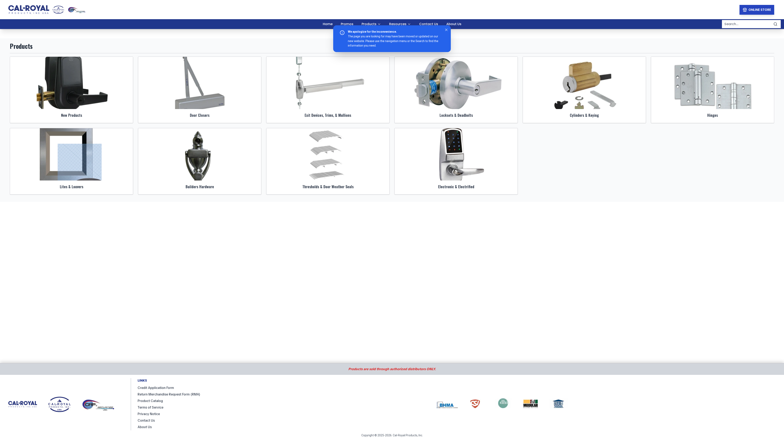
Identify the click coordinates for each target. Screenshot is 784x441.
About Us (145, 427)
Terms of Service (150, 407)
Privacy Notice (149, 414)
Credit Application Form (156, 388)
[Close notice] (446, 30)
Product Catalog (150, 401)
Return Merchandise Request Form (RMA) (169, 394)
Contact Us (146, 420)
